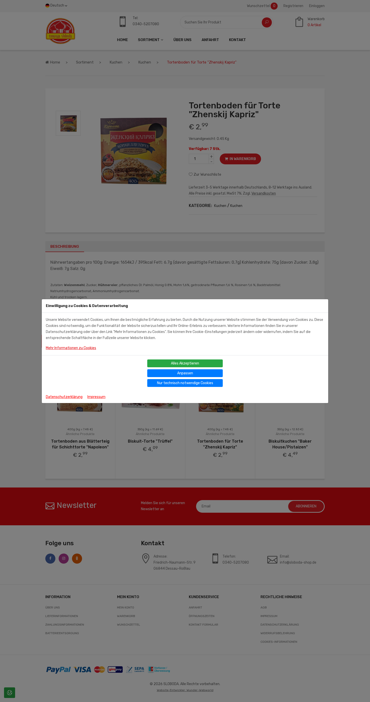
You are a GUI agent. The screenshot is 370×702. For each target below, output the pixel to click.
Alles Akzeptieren (185, 363)
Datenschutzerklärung (64, 397)
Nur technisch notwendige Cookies (185, 383)
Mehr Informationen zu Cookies (71, 348)
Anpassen (185, 373)
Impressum (96, 397)
